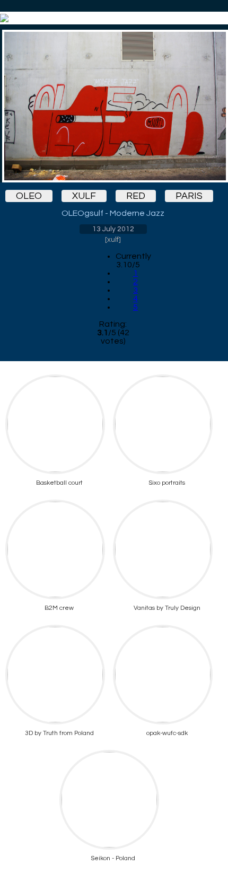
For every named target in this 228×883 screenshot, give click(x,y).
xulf (84, 196)
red (135, 196)
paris (189, 196)
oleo (29, 196)
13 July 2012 (113, 229)
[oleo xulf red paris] (113, 106)
